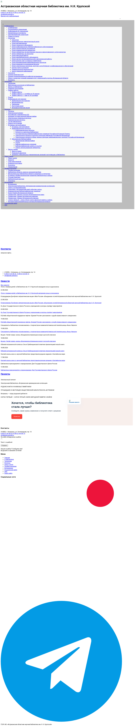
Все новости (5, 285)
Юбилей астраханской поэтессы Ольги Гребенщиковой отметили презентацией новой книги (32, 351)
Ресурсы (7, 463)
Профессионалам (10, 466)
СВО (5, 471)
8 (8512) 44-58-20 (7, 12)
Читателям (8, 461)
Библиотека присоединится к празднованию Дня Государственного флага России (29, 370)
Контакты (6, 249)
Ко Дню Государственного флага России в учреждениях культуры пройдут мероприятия (31, 312)
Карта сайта (8, 473)
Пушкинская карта (10, 470)
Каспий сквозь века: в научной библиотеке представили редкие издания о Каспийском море (33, 360)
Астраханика (8, 468)
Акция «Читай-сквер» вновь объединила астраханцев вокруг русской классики (28, 341)
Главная (7, 458)
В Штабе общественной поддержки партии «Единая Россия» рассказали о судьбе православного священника (38, 322)
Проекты (5, 374)
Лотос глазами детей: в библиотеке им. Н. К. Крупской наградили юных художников (30, 293)
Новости (5, 281)
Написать (17, 416)
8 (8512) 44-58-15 (19, 12)
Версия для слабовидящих (10, 16)
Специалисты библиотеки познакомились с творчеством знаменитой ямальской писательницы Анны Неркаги (39, 332)
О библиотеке (9, 459)
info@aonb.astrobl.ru (7, 14)
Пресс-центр (8, 465)
